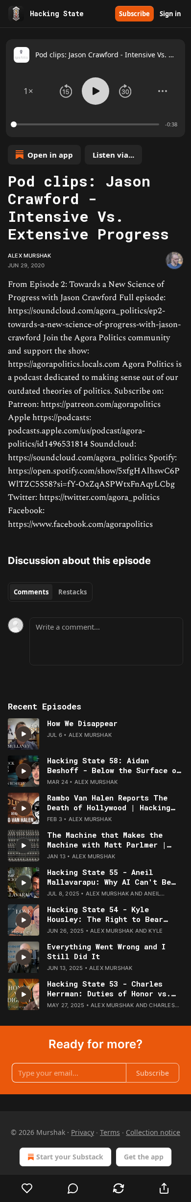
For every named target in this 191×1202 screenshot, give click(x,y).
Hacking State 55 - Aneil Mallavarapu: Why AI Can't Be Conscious (109, 877)
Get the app (144, 1156)
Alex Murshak (29, 255)
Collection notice (153, 1132)
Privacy (82, 1132)
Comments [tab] (31, 592)
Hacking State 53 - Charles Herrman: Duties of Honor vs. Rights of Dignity (109, 988)
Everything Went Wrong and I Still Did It (106, 951)
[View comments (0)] (73, 1188)
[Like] (27, 1188)
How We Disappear (82, 723)
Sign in (170, 13)
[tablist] (50, 592)
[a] (23, 734)
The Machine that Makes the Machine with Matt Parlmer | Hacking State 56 (107, 839)
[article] (95, 734)
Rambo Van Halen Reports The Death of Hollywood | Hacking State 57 (108, 802)
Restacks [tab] (72, 592)
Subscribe (134, 13)
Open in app (50, 155)
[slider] (86, 124)
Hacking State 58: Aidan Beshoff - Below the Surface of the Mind (114, 765)
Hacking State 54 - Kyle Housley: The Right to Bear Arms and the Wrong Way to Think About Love (105, 914)
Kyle (155, 930)
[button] (28, 91)
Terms (110, 1132)
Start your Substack (69, 1156)
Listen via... (113, 155)
